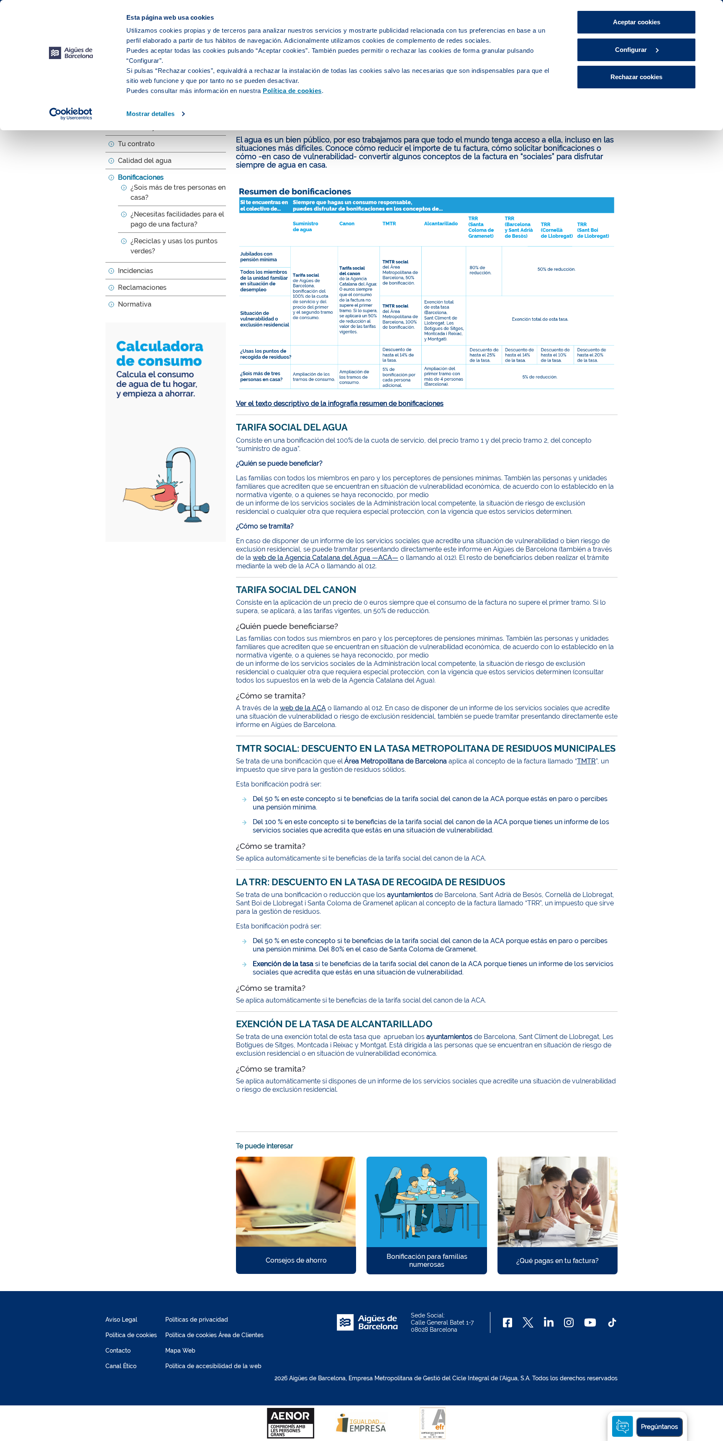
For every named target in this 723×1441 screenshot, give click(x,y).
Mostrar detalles (150, 113)
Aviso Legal (121, 1319)
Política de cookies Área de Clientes (214, 1335)
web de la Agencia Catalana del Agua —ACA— (325, 558)
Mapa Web (180, 1350)
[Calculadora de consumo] (165, 432)
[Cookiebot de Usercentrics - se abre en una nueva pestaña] (71, 114)
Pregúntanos (659, 1427)
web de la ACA (303, 708)
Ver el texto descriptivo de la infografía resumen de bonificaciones (340, 403)
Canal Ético (120, 1366)
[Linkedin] (549, 1322)
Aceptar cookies (636, 22)
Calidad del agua (145, 161)
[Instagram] (569, 1322)
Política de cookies (131, 1335)
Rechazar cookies (636, 76)
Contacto (118, 1350)
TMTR (586, 761)
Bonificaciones (141, 177)
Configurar (632, 49)
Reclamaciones (142, 287)
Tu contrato (136, 144)
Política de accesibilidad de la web (213, 1366)
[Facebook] (508, 1322)
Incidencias (135, 271)
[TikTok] (612, 1322)
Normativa (134, 304)
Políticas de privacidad (196, 1319)
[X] (528, 1322)
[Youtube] (590, 1322)
